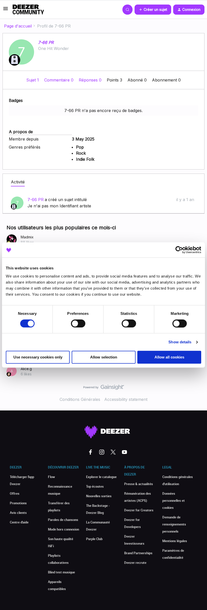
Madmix (27, 237)
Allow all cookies (169, 357)
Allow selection (103, 357)
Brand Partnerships (138, 553)
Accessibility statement (125, 399)
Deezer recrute (135, 562)
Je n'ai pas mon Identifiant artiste (59, 205)
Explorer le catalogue (101, 477)
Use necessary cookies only (37, 357)
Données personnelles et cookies (173, 500)
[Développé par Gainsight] (103, 388)
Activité (18, 181)
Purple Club (94, 539)
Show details (179, 342)
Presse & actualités (138, 484)
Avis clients (18, 512)
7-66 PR (46, 42)
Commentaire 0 (59, 79)
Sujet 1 (33, 79)
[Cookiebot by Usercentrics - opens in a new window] (179, 250)
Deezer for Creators (138, 510)
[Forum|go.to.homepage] (28, 10)
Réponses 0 (91, 79)
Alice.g (26, 369)
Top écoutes (95, 486)
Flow (51, 477)
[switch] (78, 323)
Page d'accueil (18, 26)
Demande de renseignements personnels (174, 524)
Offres (14, 493)
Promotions (18, 503)
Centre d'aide (19, 522)
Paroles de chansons (63, 519)
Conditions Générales (80, 399)
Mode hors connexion (63, 529)
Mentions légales (174, 541)
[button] (6, 10)
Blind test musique (61, 572)
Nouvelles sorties (99, 496)
